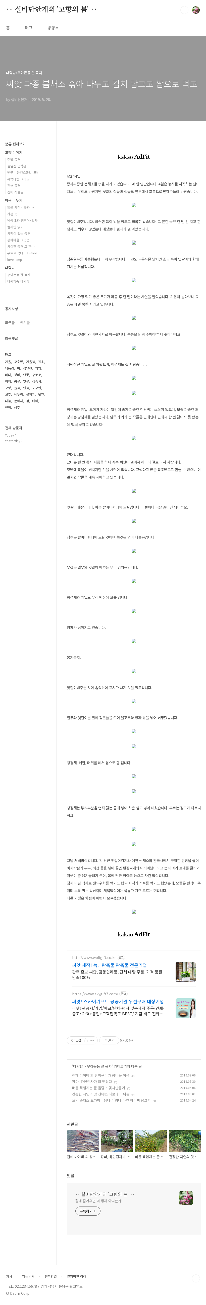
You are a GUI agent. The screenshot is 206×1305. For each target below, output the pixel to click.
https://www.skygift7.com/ (95, 994)
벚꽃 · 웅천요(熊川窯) (22, 172)
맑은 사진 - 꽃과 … (20, 207)
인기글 (25, 322)
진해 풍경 (13, 185)
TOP (196, 1278)
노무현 (36, 387)
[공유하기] (86, 1040)
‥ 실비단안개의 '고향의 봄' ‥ (51, 9)
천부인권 (51, 1276)
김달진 (27, 368)
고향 (8, 387)
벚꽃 (26, 381)
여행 (8, 381)
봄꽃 (17, 381)
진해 (8, 407)
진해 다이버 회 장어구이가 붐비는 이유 (100, 1075)
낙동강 (9, 368)
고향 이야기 (13, 152)
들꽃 (17, 387)
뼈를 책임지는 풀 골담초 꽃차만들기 (98, 1087)
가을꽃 (30, 361)
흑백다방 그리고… (20, 179)
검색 (184, 10)
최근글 (10, 322)
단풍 (26, 374)
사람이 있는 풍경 (18, 233)
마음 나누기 (13, 200)
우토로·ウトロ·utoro (22, 253)
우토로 (36, 374)
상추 (17, 407)
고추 (8, 394)
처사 (9, 1276)
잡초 (41, 361)
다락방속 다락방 (18, 281)
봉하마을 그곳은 (18, 240)
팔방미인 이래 (76, 1276)
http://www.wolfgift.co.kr (94, 957)
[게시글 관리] (92, 1040)
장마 (17, 374)
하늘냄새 (28, 1276)
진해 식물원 (15, 192)
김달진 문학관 (16, 166)
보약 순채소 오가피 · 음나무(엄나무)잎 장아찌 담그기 (111, 1100)
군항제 (30, 394)
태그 (28, 28)
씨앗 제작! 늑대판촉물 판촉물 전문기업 (109, 965)
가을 (8, 361)
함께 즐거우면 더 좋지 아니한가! (99, 1200)
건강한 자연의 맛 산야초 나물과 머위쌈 (100, 1094)
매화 (35, 400)
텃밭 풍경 (13, 159)
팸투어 (18, 394)
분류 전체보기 (15, 143)
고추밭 (18, 361)
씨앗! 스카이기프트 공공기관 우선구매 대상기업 (118, 1001)
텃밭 (41, 394)
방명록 (53, 28)
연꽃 (26, 387)
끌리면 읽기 (15, 227)
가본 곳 (12, 213)
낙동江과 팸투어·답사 (22, 220)
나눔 (8, 400)
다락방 (78, 1066)
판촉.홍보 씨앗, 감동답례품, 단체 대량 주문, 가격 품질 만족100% (117, 974)
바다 (8, 374)
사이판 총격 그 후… (21, 246)
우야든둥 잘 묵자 (99, 1066)
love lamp (14, 259)
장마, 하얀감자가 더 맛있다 (92, 1081)
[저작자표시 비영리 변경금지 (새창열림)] (126, 1040)
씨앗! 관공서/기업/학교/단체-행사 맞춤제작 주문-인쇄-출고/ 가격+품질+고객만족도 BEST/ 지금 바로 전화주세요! (118, 1010)
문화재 (18, 400)
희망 (38, 368)
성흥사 (36, 381)
